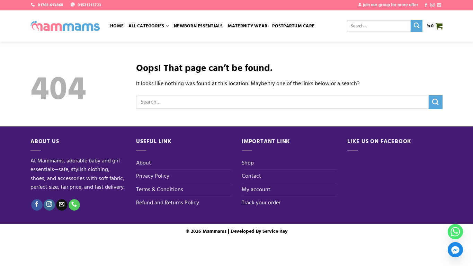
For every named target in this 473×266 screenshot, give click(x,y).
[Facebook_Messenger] (455, 249)
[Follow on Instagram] (432, 5)
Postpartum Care (293, 26)
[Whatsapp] (455, 231)
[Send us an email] (439, 5)
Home (117, 26)
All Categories (146, 26)
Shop (248, 162)
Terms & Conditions (159, 189)
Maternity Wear (248, 26)
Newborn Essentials (198, 26)
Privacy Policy (152, 175)
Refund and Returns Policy (167, 202)
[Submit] (416, 26)
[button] (435, 26)
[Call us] (74, 205)
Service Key (274, 231)
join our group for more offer (390, 4)
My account (256, 189)
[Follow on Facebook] (426, 5)
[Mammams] (65, 26)
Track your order (261, 202)
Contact (251, 175)
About (143, 162)
